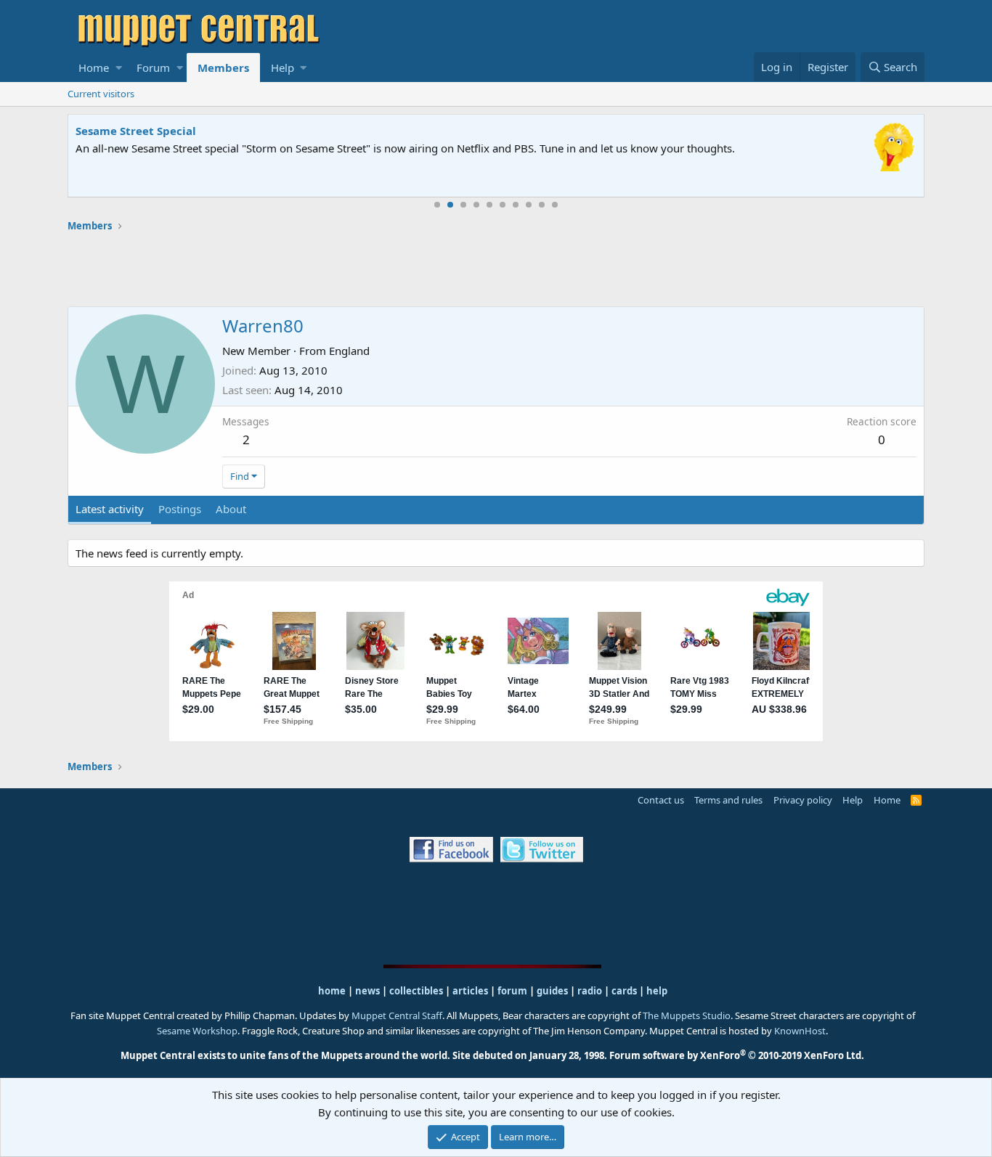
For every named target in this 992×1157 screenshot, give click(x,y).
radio (589, 990)
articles (471, 990)
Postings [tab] (179, 509)
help (656, 990)
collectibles (416, 990)
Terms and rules (728, 799)
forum (512, 990)
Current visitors (101, 93)
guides (552, 990)
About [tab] (231, 509)
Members (223, 67)
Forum (153, 67)
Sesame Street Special (136, 130)
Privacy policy (802, 799)
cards (624, 990)
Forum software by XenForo (736, 1055)
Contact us (661, 799)
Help (282, 67)
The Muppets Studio (687, 1015)
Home (93, 67)
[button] (119, 67)
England (349, 350)
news (367, 990)
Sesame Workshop (197, 1030)
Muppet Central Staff (396, 1015)
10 (555, 205)
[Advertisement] (496, 269)
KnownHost (800, 1030)
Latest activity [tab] (110, 509)
